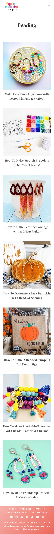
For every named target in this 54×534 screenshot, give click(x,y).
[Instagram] (27, 517)
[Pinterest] (42, 517)
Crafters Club (40, 513)
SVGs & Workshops (16, 513)
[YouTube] (11, 517)
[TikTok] (32, 517)
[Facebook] (16, 517)
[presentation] (27, 66)
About (12, 509)
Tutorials (25, 509)
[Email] (37, 517)
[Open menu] (48, 6)
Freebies (40, 509)
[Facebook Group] (22, 517)
